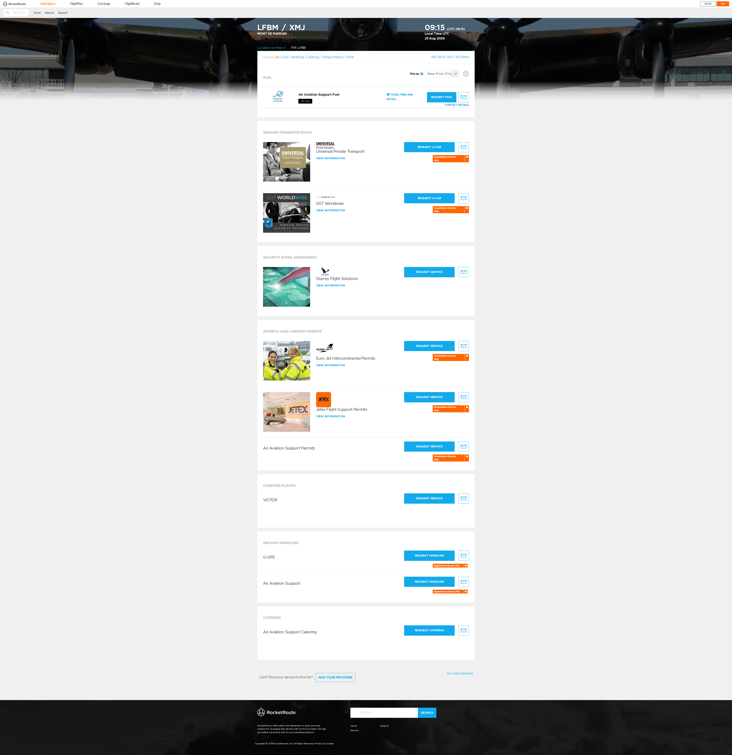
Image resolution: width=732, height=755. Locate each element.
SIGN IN (708, 3)
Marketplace (47, 3)
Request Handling (429, 555)
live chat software (460, 673)
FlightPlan (76, 3)
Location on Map (270, 48)
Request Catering (429, 630)
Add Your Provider (335, 677)
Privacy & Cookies (324, 743)
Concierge (103, 3)
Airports (49, 12)
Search (427, 712)
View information (331, 158)
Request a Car (429, 147)
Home (37, 12)
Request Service (429, 272)
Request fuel (442, 97)
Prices (415, 74)
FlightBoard (132, 3)
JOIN (723, 3)
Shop (157, 3)
